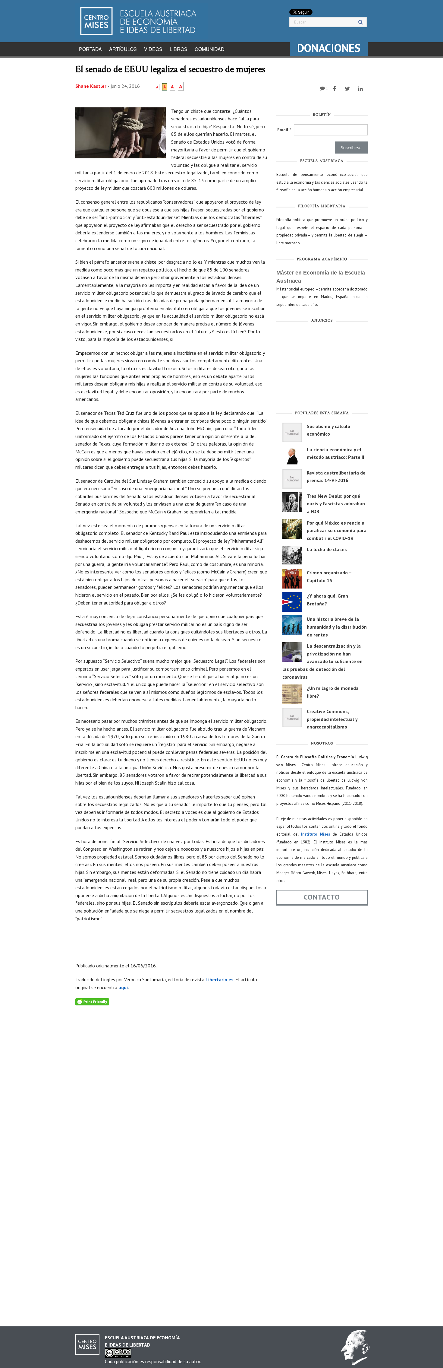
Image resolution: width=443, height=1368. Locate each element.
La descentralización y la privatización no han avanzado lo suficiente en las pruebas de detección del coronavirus (322, 661)
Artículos (123, 49)
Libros (178, 49)
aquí (123, 987)
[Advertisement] (322, 368)
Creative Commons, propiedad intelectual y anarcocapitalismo (332, 719)
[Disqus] (171, 1080)
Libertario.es (220, 979)
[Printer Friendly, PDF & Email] (92, 1001)
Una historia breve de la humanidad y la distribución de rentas (337, 626)
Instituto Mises (315, 834)
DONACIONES (328, 48)
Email (284, 129)
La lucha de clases (327, 549)
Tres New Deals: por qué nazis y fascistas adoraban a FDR (336, 503)
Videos (153, 49)
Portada (90, 49)
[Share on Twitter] (348, 88)
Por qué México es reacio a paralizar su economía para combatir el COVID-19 (336, 530)
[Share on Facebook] (335, 88)
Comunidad (210, 49)
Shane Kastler (90, 86)
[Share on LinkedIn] (361, 88)
